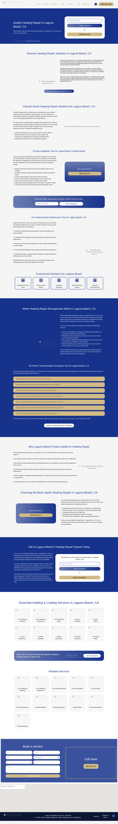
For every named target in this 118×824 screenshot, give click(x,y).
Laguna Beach (22, 41)
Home (16, 41)
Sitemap (96, 816)
